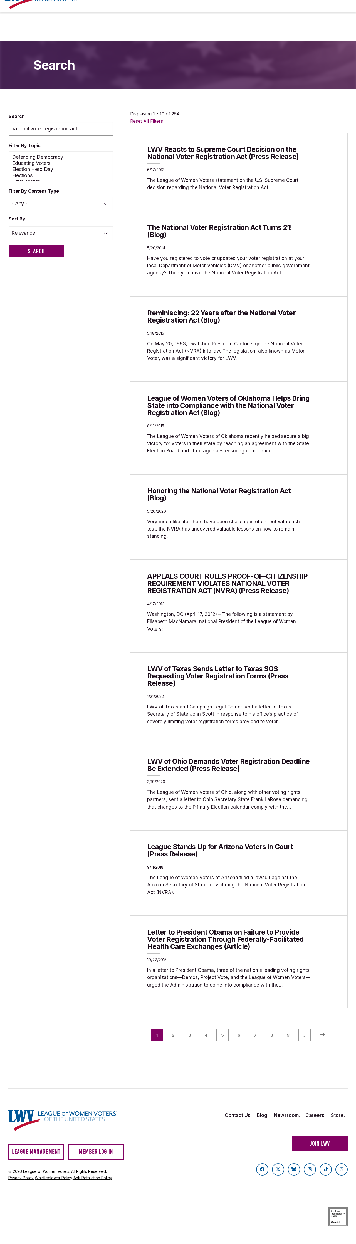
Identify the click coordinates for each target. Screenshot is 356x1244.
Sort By (17, 219)
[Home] (62, 1120)
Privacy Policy (21, 1177)
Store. (338, 1115)
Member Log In (96, 1151)
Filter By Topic (25, 145)
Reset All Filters (146, 121)
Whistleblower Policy (53, 1177)
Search (17, 116)
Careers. (315, 1115)
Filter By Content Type (34, 191)
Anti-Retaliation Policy (92, 1177)
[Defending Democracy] (60, 157)
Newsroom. (287, 1115)
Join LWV (320, 1143)
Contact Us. (238, 1115)
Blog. (262, 1115)
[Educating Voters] (60, 163)
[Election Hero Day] (60, 169)
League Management (36, 1151)
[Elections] (60, 175)
